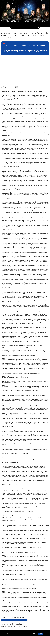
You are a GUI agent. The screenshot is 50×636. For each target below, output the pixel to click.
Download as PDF (7, 620)
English (36, 27)
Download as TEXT (20, 620)
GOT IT (40, 633)
